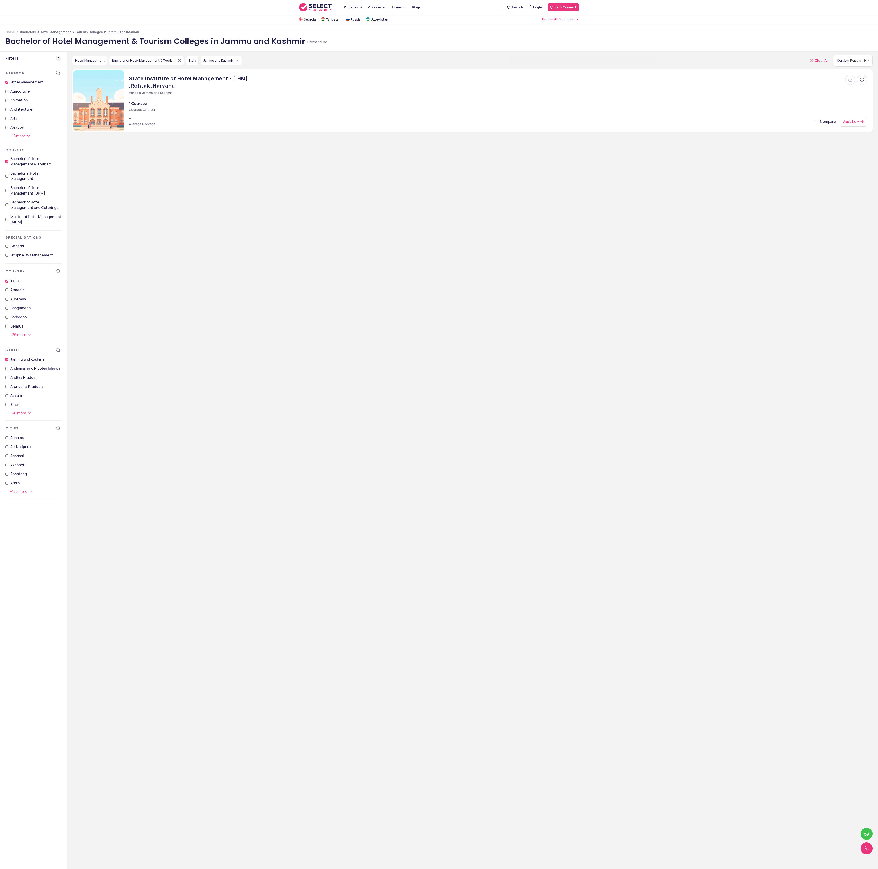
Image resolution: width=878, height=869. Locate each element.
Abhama (17, 437)
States (13, 350)
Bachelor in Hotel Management (25, 176)
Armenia (17, 289)
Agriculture (20, 91)
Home (10, 32)
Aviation (17, 127)
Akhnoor (17, 464)
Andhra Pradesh (23, 377)
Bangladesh (20, 307)
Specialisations (23, 237)
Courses (15, 150)
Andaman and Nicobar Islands (35, 368)
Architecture (21, 109)
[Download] (850, 80)
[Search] (58, 72)
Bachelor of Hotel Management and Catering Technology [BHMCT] (33, 205)
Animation (19, 100)
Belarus (17, 326)
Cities (12, 428)
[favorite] (862, 80)
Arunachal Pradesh (26, 386)
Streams (14, 72)
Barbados (18, 317)
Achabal (17, 455)
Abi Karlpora (20, 446)
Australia (18, 298)
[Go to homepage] (320, 7)
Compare (828, 121)
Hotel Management (27, 82)
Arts (14, 118)
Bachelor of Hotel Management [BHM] (27, 190)
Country (15, 271)
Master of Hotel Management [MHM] (35, 219)
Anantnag (18, 473)
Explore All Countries (557, 19)
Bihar (14, 404)
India (14, 280)
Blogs (416, 7)
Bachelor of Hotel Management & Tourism (31, 161)
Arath (15, 482)
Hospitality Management (31, 255)
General (17, 245)
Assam (16, 395)
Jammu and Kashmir (27, 359)
